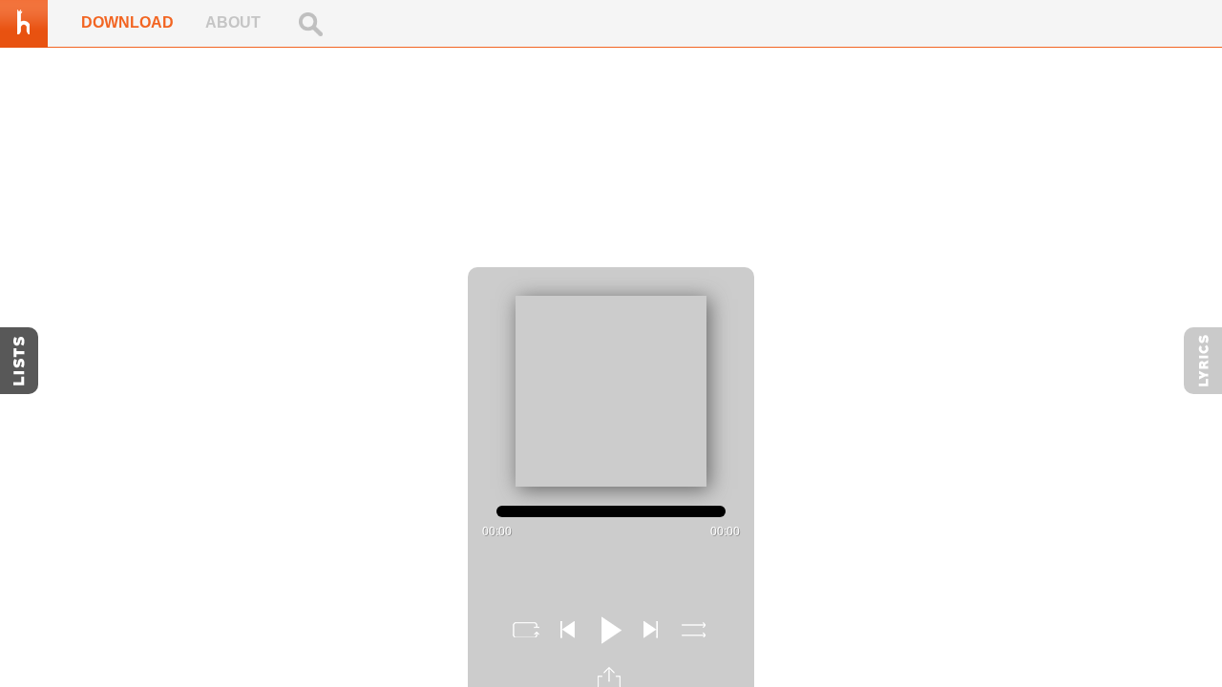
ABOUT (233, 22)
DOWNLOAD (127, 22)
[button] (525, 630)
